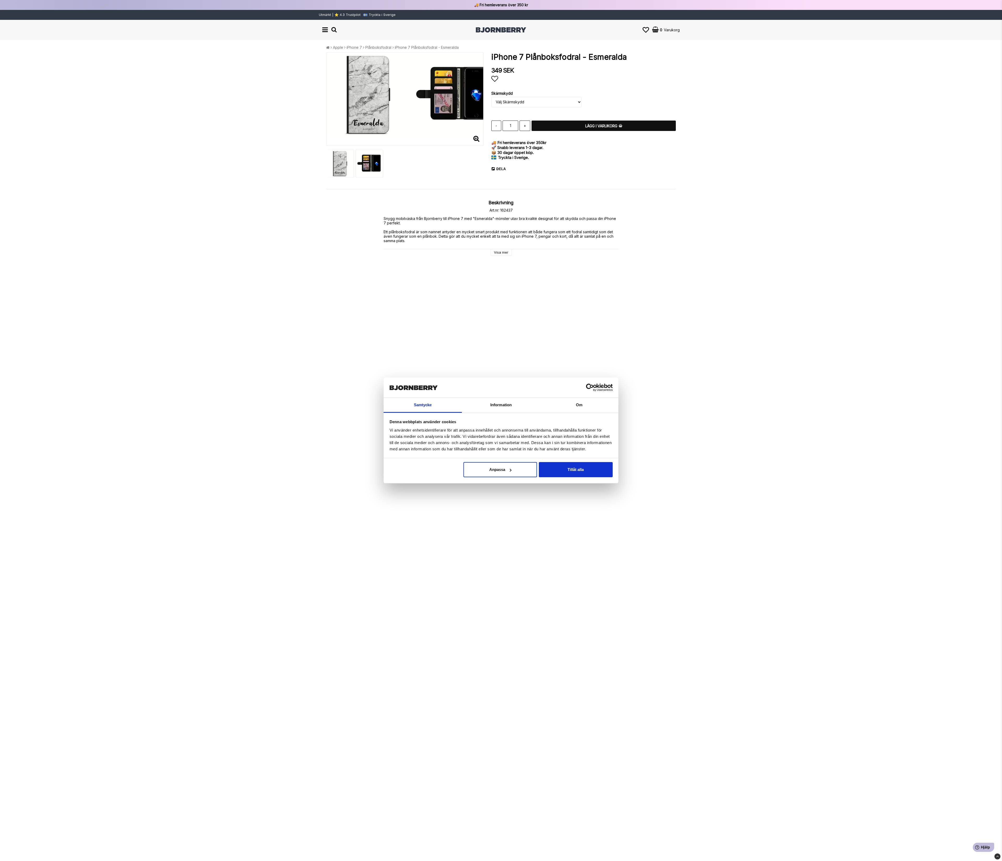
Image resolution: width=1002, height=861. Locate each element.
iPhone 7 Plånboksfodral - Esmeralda (427, 47)
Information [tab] (501, 405)
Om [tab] (579, 405)
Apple (338, 47)
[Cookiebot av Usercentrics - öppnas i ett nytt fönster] (590, 388)
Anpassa (497, 469)
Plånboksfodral (378, 47)
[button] (646, 30)
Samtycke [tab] (423, 405)
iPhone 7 (354, 47)
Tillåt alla (576, 469)
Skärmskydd (502, 93)
